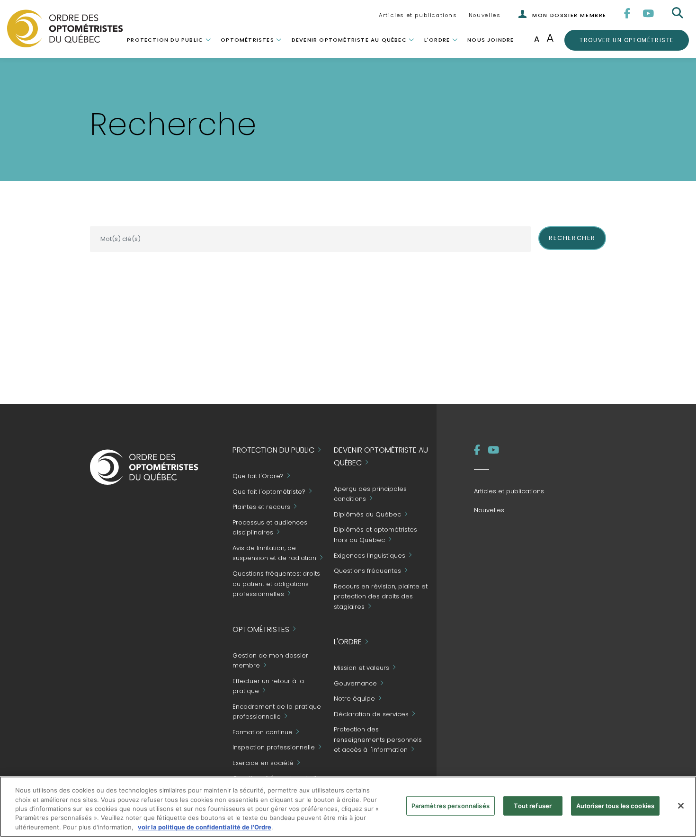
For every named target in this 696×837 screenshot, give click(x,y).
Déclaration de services (371, 714)
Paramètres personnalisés (450, 806)
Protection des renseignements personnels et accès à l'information (378, 740)
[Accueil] (65, 28)
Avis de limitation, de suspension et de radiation (274, 553)
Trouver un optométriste (626, 40)
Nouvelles (484, 15)
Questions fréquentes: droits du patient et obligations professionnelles (276, 584)
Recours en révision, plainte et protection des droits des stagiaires (381, 597)
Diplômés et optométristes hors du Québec (375, 534)
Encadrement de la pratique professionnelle (276, 711)
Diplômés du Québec (367, 514)
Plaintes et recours (261, 507)
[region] (348, 806)
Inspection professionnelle (273, 747)
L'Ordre (437, 40)
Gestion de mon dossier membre (270, 660)
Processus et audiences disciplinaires (269, 527)
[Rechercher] (678, 13)
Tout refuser (533, 806)
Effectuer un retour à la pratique (268, 686)
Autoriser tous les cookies (615, 806)
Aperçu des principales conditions (370, 494)
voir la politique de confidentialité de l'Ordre (204, 827)
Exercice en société (263, 762)
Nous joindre (490, 40)
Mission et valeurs (361, 668)
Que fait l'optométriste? (268, 491)
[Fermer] (680, 805)
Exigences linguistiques (369, 555)
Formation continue (262, 732)
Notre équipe (354, 699)
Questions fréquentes (367, 570)
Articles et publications (418, 15)
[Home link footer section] (144, 466)
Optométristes (247, 40)
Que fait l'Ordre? (258, 476)
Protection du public (165, 40)
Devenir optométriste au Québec (349, 40)
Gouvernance (355, 683)
